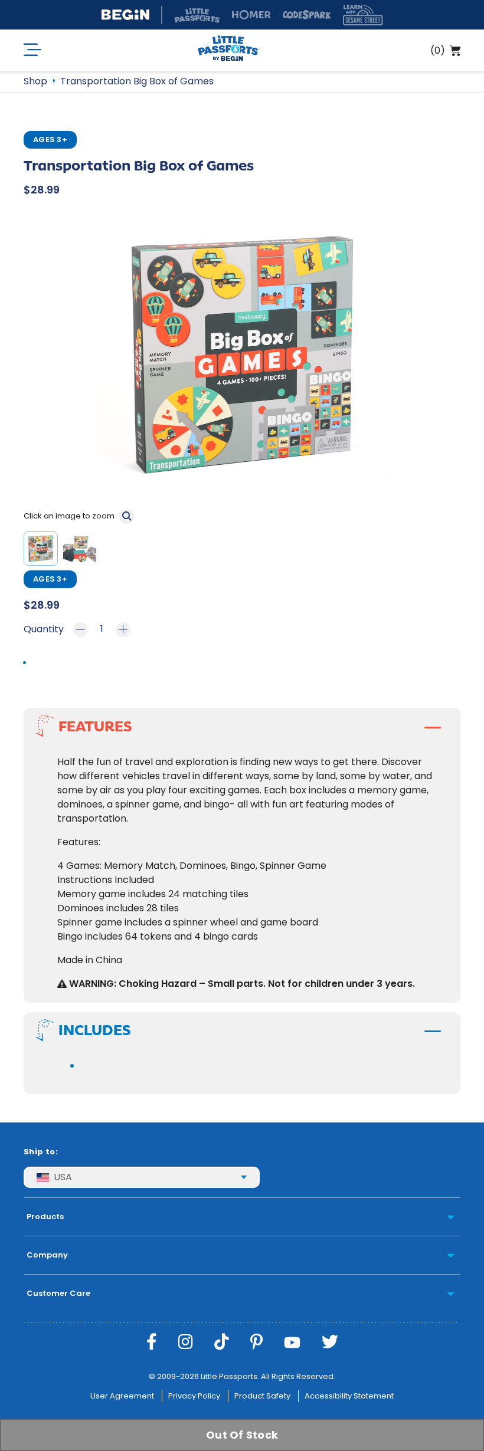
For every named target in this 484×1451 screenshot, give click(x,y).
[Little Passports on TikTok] (221, 1342)
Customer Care (58, 1293)
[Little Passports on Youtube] (292, 1342)
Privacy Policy (194, 1395)
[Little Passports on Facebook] (151, 1342)
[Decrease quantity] (80, 629)
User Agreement (122, 1395)
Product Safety (262, 1395)
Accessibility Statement (349, 1395)
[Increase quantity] (123, 629)
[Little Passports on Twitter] (330, 1342)
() (437, 50)
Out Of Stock (242, 1434)
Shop (35, 81)
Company (47, 1254)
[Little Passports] (228, 50)
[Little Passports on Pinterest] (256, 1342)
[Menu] (32, 50)
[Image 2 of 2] (82, 550)
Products (45, 1216)
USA (63, 1177)
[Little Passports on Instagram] (185, 1342)
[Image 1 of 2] (43, 550)
